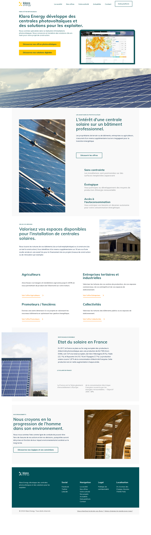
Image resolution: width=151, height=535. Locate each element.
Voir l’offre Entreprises (91, 295)
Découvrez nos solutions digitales (37, 52)
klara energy (25, 4)
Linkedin (65, 492)
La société (58, 4)
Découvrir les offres (89, 155)
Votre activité (83, 4)
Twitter (64, 489)
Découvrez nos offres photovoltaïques (39, 44)
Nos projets (84, 494)
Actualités (97, 4)
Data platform (123, 4)
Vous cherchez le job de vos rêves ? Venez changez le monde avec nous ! (105, 511)
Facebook (65, 487)
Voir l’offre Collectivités (92, 319)
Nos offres (70, 4)
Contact (108, 4)
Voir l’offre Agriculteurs (31, 295)
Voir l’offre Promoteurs (30, 319)
